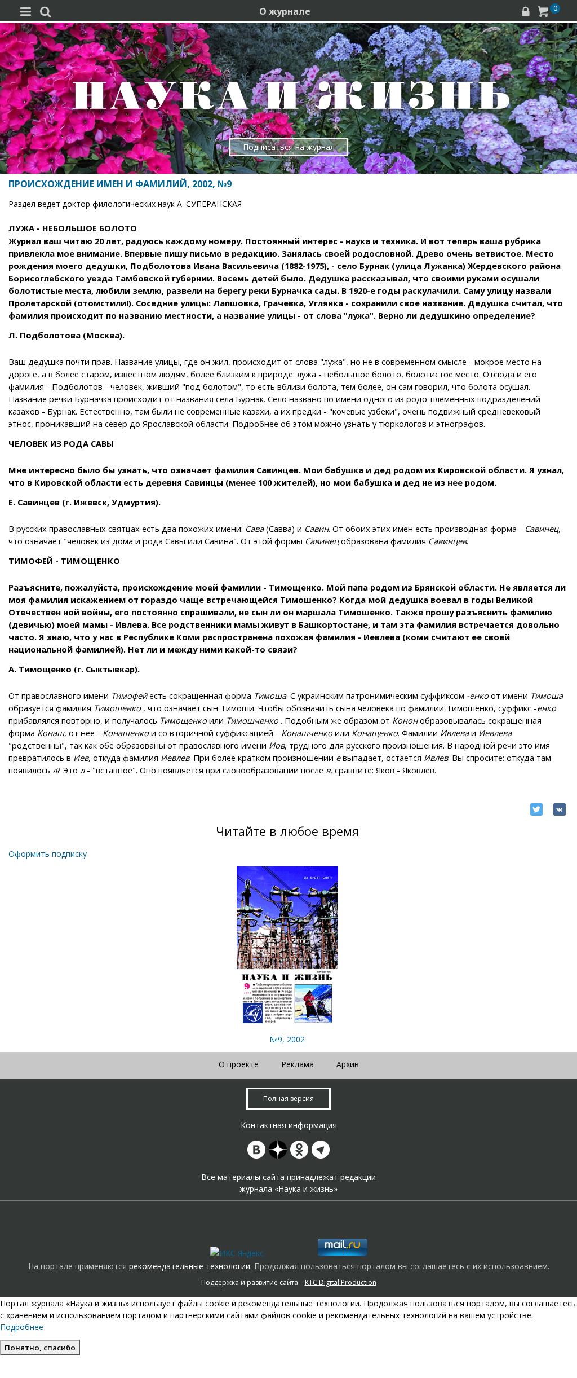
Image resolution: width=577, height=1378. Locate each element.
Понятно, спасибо (40, 1347)
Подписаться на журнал (289, 147)
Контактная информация (289, 1125)
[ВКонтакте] (559, 809)
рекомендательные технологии (189, 1266)
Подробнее (21, 1327)
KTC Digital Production (340, 1282)
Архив (347, 1064)
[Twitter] (536, 809)
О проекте (239, 1064)
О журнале (284, 11)
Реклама (297, 1064)
